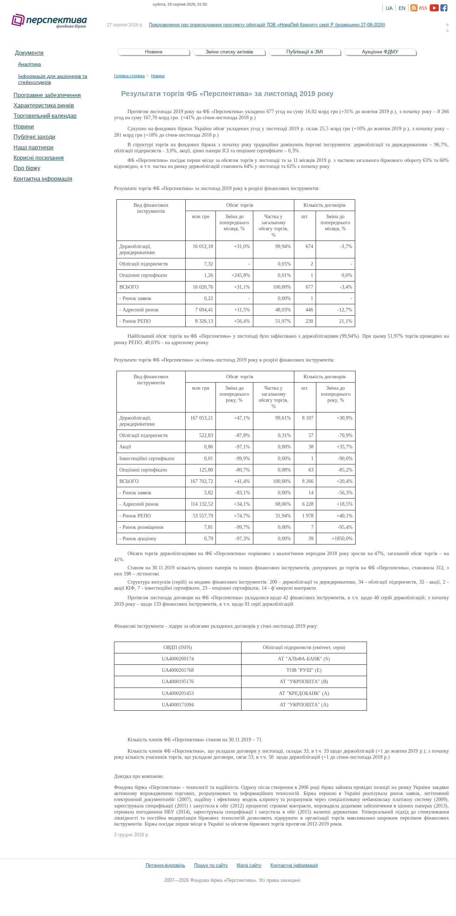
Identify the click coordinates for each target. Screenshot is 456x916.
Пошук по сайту (211, 865)
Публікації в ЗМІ (304, 51)
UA (389, 8)
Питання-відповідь (165, 865)
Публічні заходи (34, 136)
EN (402, 8)
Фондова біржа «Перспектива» (51, 21)
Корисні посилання (39, 157)
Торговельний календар (45, 115)
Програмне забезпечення (47, 95)
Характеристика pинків (44, 105)
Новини (24, 126)
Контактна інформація (43, 178)
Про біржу (27, 168)
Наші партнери (33, 147)
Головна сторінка (129, 76)
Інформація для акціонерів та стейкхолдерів (52, 79)
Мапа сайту (249, 865)
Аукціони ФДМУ (380, 51)
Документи (29, 52)
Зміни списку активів (229, 51)
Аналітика (29, 64)
